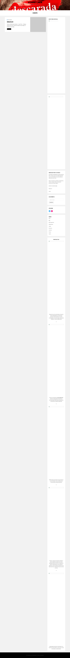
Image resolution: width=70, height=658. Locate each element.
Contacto (48, 8)
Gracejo (10, 22)
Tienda (36, 8)
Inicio (12, 8)
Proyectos (42, 8)
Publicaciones (31, 8)
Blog (16, 8)
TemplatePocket (34, 655)
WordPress (42, 655)
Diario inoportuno (22, 8)
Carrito (57, 8)
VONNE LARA (35, 2)
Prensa (53, 8)
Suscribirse (51, 202)
